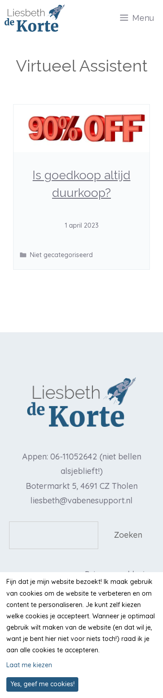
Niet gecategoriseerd (61, 255)
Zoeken (128, 535)
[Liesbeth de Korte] (35, 18)
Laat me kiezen (29, 665)
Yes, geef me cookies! (42, 684)
